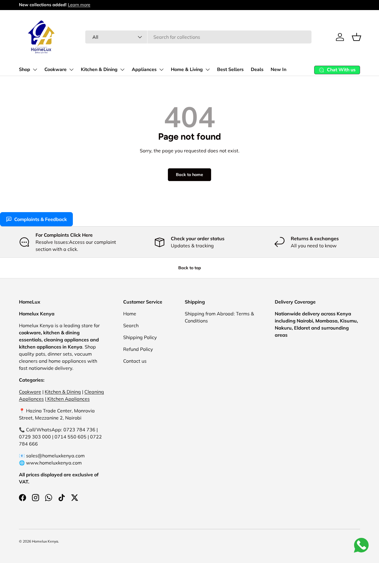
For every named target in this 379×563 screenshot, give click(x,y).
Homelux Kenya (45, 541)
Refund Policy (138, 349)
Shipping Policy (140, 337)
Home (129, 314)
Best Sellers (230, 69)
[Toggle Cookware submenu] (71, 69)
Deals (257, 69)
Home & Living (187, 69)
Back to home (189, 174)
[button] (356, 36)
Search (131, 325)
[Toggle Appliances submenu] (161, 69)
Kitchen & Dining (99, 69)
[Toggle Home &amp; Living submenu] (207, 69)
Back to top (189, 267)
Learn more (79, 4)
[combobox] (198, 36)
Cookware (55, 69)
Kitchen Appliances (68, 399)
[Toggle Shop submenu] (34, 69)
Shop (24, 69)
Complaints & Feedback (40, 219)
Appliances (144, 69)
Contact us (135, 361)
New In (278, 69)
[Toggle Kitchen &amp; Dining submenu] (122, 69)
